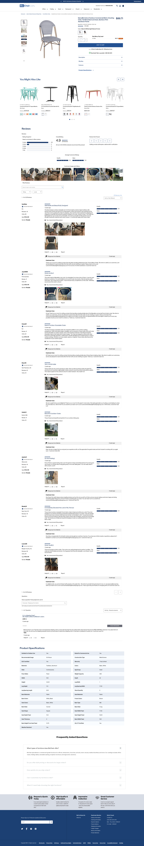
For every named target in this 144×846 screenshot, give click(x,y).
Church (78, 9)
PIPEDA (89, 843)
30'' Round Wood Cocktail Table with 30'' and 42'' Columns (50, 106)
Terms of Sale (102, 843)
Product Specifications (85, 70)
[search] (117, 6)
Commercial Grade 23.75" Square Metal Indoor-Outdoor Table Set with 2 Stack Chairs (115, 106)
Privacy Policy (49, 843)
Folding (52, 9)
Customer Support (137, 1)
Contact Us (109, 817)
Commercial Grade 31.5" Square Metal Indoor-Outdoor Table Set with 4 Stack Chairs (29, 106)
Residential (97, 9)
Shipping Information (96, 826)
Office (44, 9)
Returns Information (95, 830)
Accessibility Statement (112, 843)
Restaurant (68, 9)
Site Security (42, 843)
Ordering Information (96, 819)
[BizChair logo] (27, 5)
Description (82, 57)
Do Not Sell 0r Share (77, 843)
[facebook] (27, 829)
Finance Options (95, 824)
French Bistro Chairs (46, 14)
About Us (78, 817)
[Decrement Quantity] (79, 40)
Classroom (86, 9)
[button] (24, 23)
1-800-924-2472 (109, 5)
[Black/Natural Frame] (85, 33)
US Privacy (56, 843)
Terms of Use (95, 843)
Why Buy (81, 61)
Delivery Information (95, 817)
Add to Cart (100, 45)
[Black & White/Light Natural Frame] (80, 33)
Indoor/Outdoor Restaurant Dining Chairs (33, 14)
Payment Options (95, 822)
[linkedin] (35, 829)
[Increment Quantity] (85, 40)
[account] (120, 6)
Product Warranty (95, 832)
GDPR (84, 843)
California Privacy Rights (66, 843)
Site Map (121, 843)
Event (59, 9)
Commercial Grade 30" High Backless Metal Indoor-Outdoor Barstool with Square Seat (72, 106)
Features (81, 65)
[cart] (123, 6)
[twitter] (22, 829)
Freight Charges (95, 828)
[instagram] (31, 829)
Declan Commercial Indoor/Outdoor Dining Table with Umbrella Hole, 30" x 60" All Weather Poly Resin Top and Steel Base (93, 106)
